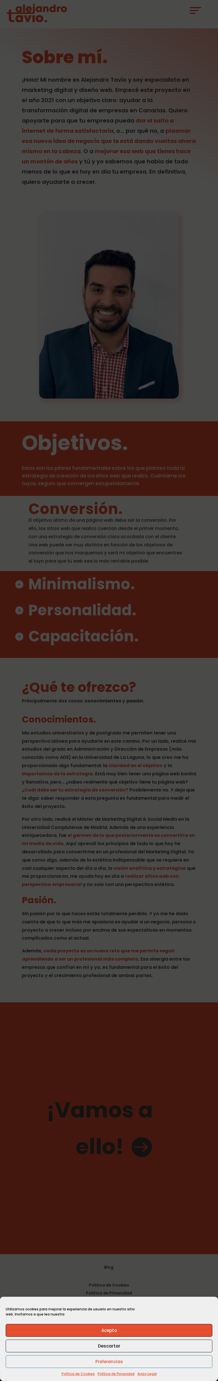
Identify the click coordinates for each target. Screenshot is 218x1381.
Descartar (109, 1346)
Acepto (109, 1330)
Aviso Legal (147, 1373)
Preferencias (109, 1362)
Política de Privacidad (116, 1373)
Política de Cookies (78, 1373)
